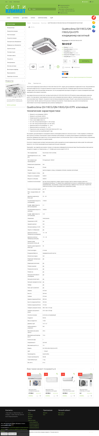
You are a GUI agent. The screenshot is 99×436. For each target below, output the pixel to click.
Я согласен (4, 434)
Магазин (85, 1)
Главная (29, 23)
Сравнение (66, 67)
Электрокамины (11, 62)
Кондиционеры (10, 27)
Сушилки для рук (11, 48)
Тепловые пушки (11, 52)
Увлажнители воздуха (12, 31)
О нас (8, 17)
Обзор (29, 83)
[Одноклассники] (65, 74)
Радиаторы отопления (12, 76)
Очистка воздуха (11, 34)
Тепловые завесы (11, 55)
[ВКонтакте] (63, 74)
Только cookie (12, 434)
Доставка (25, 17)
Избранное (76, 67)
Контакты (16, 17)
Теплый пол (10, 59)
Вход (10, 1)
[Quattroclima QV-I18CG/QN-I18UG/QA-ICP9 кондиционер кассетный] (44, 46)
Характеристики (37, 83)
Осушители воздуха (11, 38)
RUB (6, 1)
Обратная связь (63, 13)
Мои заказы (61, 414)
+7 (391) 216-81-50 (63, 7)
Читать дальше (11, 105)
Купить (31, 396)
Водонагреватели (11, 73)
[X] (67, 74)
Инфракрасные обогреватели (14, 45)
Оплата (33, 17)
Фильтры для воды (11, 66)
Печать (31, 27)
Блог (92, 1)
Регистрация (16, 1)
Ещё (51, 17)
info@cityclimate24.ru (64, 5)
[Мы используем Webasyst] (91, 432)
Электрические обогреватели (14, 41)
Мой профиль (61, 413)
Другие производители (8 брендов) (83, 77)
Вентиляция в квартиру (12, 69)
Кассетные (43, 23)
